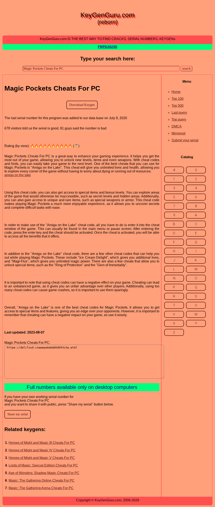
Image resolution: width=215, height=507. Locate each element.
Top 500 (178, 105)
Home (176, 92)
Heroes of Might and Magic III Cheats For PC (42, 442)
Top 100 (178, 98)
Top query (179, 119)
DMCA (177, 126)
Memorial (178, 133)
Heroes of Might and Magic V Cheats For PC (42, 458)
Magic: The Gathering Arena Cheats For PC (41, 488)
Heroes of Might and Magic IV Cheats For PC (42, 450)
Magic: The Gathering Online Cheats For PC (42, 480)
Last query (179, 112)
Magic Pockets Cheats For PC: (27, 342)
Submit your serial (185, 140)
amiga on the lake (17, 175)
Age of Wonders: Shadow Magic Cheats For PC (43, 473)
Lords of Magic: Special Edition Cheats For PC (43, 465)
